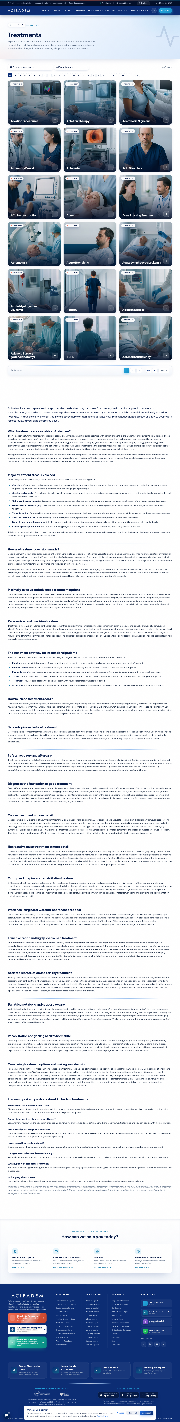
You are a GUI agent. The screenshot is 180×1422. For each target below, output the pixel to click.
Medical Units (93, 10)
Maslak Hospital (92, 1301)
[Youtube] (157, 1344)
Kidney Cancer (61, 1315)
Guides (143, 10)
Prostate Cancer (62, 1337)
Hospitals (56, 10)
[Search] (154, 10)
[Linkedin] (163, 1344)
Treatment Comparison (120, 1323)
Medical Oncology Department (66, 1319)
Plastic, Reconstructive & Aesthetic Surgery (66, 1334)
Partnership (116, 1337)
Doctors (67, 10)
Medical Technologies (120, 1312)
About (44, 10)
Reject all (133, 1413)
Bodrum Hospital (92, 1341)
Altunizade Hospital (93, 1304)
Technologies (110, 10)
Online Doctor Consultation (122, 1330)
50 (155, 370)
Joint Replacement (63, 1323)
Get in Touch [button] (148, 1295)
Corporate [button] (118, 1295)
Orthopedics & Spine (64, 1330)
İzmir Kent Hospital (93, 1312)
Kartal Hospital (91, 1315)
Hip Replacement (62, 1312)
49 (148, 370)
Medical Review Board (120, 1304)
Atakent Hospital (92, 1330)
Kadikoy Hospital (92, 1326)
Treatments (80, 10)
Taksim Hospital (91, 1319)
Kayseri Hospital (92, 1337)
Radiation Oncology (64, 1341)
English (144, 3)
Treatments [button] (63, 1295)
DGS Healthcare (166, 1418)
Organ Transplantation (64, 1326)
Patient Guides (117, 1319)
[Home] (10, 25)
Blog (113, 1341)
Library (133, 10)
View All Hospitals (92, 1345)
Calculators (106, 3)
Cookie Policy (102, 1416)
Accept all (146, 1413)
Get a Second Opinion (120, 1326)
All (10, 75)
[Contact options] (6, 1415)
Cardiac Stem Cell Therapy (66, 1304)
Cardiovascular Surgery (65, 1308)
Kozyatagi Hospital (93, 1334)
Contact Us (116, 1345)
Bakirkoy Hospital (92, 1323)
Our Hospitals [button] (94, 1295)
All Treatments (61, 1345)
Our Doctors (116, 1308)
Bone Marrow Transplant (65, 1301)
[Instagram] (150, 1344)
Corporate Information (120, 1301)
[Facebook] (143, 1344)
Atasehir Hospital (92, 1308)
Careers (115, 1334)
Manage (120, 1413)
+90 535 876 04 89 (165, 3)
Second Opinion (125, 3)
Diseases (122, 10)
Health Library (117, 1315)
